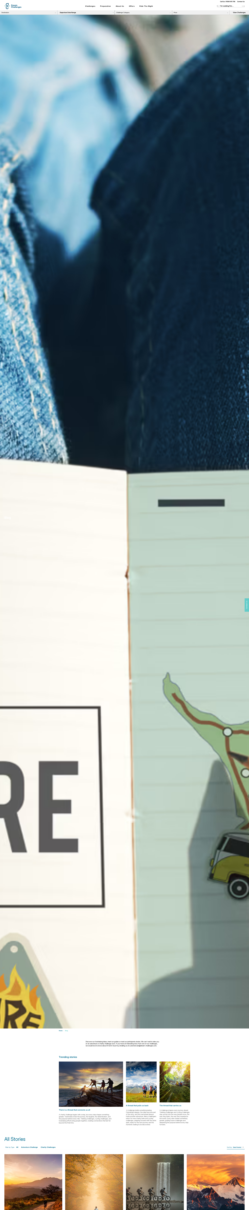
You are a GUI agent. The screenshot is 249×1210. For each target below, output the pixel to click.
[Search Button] (243, 6)
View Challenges (239, 12)
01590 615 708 (230, 1)
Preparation (105, 6)
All (17, 1147)
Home (61, 1030)
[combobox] (28, 12)
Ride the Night (146, 6)
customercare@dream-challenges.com (143, 1046)
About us (120, 6)
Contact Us (241, 1)
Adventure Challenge (29, 1147)
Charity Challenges (48, 1147)
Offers (132, 6)
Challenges (90, 6)
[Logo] (12, 6)
